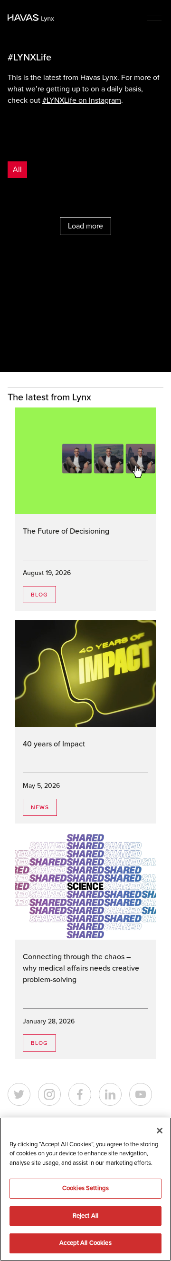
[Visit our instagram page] (49, 1094)
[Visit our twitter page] (19, 1094)
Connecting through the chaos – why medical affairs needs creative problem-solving (81, 968)
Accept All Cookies (85, 1243)
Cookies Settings (85, 1188)
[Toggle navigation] (154, 18)
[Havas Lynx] (31, 18)
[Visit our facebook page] (79, 1094)
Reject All (85, 1216)
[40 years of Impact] (85, 673)
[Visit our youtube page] (140, 1094)
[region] (85, 1189)
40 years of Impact (54, 744)
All (17, 169)
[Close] (159, 1130)
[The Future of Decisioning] (85, 460)
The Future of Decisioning (66, 531)
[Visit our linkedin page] (110, 1094)
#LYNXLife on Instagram (81, 100)
